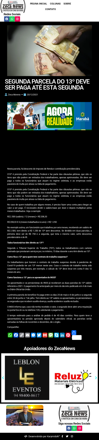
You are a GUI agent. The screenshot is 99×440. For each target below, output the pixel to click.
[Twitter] (39, 335)
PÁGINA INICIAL (38, 3)
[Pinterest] (68, 335)
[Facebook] (6, 19)
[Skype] (56, 335)
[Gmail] (45, 335)
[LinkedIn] (62, 335)
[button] (3, 378)
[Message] (51, 335)
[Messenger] (33, 335)
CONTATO (50, 9)
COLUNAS (55, 3)
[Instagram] (17, 19)
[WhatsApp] (10, 335)
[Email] (27, 335)
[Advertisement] (49, 149)
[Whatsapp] (12, 19)
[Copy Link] (22, 335)
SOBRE (67, 3)
